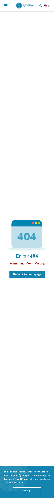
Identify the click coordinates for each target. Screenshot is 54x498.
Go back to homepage (27, 274)
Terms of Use (10, 478)
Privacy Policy (28, 478)
